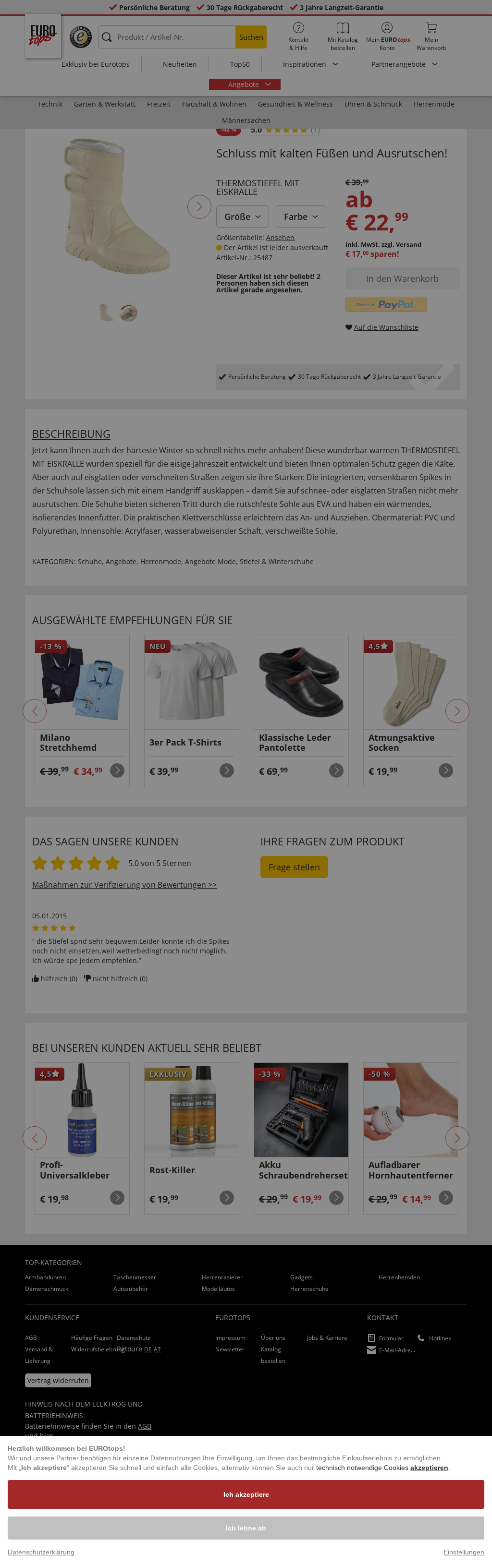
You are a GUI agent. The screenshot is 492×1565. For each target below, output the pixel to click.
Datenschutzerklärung (41, 1552)
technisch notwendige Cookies (363, 1467)
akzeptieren (429, 1467)
